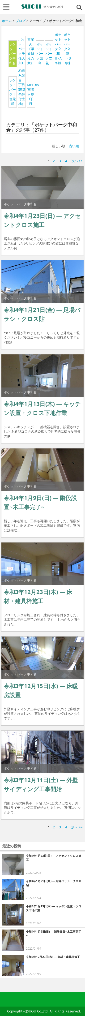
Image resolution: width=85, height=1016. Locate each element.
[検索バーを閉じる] (80, 7)
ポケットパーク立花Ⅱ (49, 53)
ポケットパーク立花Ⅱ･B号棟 (67, 48)
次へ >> (77, 161)
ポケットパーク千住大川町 (21, 51)
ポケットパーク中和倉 (12, 53)
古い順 (74, 146)
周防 (42, 6)
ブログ (21, 20)
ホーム (7, 20)
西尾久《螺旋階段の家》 (30, 51)
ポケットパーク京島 (40, 53)
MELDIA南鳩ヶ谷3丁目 (31, 94)
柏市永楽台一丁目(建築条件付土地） (22, 87)
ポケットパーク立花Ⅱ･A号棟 (58, 48)
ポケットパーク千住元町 (12, 92)
